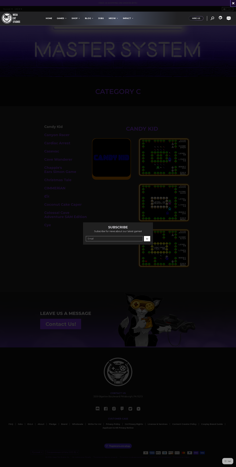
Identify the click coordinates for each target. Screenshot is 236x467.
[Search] (212, 18)
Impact (127, 18)
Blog (88, 18)
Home (49, 18)
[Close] (233, 3)
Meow (112, 18)
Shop (75, 18)
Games (60, 18)
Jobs (101, 18)
